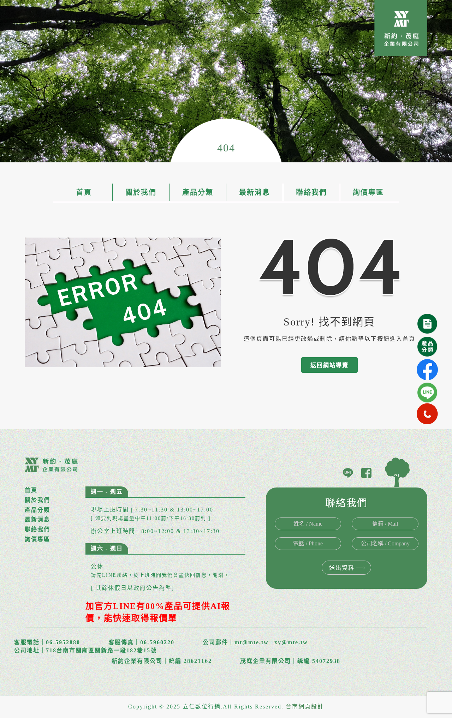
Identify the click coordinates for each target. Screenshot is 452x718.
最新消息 (254, 192)
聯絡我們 (311, 192)
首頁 (84, 192)
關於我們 (140, 192)
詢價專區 (368, 192)
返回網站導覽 (329, 365)
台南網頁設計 (305, 707)
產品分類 (197, 192)
